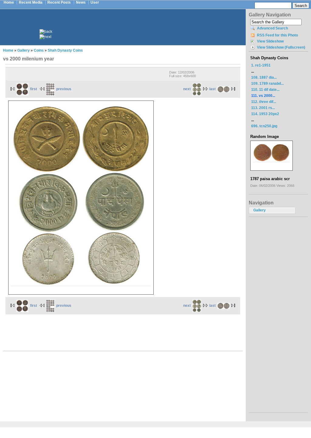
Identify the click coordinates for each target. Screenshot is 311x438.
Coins (39, 50)
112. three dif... (263, 102)
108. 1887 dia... (264, 77)
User (95, 2)
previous (63, 89)
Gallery (23, 50)
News (81, 2)
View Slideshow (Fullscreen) (281, 47)
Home (9, 2)
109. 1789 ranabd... (267, 83)
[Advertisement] (127, 24)
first (33, 89)
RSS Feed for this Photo (277, 35)
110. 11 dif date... (265, 89)
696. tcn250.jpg (264, 126)
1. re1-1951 (261, 65)
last (212, 89)
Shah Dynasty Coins (65, 50)
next (187, 89)
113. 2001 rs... (263, 108)
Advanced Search (272, 28)
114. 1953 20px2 (265, 114)
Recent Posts (59, 2)
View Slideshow (270, 41)
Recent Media (31, 2)
